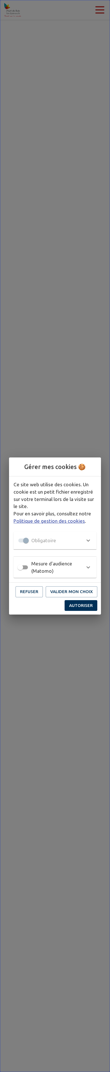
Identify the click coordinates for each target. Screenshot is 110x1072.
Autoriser (81, 605)
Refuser (29, 591)
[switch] (20, 567)
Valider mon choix (71, 591)
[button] (55, 540)
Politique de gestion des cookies (49, 521)
